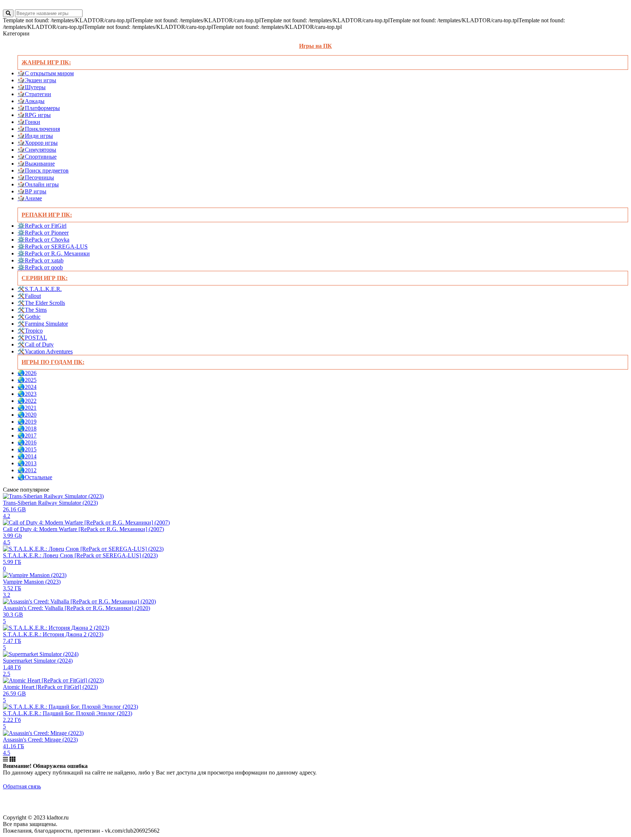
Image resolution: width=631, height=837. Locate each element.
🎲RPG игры (34, 115)
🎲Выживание (36, 163)
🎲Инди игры (35, 136)
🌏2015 (27, 449)
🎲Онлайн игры (38, 184)
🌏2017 (27, 435)
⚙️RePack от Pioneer (43, 233)
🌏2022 (27, 401)
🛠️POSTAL (32, 337)
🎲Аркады (31, 101)
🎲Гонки (29, 122)
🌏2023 (27, 394)
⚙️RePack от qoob (40, 267)
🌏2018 (27, 428)
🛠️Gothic (29, 317)
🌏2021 (27, 408)
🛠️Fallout (29, 296)
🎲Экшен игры (37, 80)
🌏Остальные (35, 477)
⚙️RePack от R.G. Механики (54, 253)
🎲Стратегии (34, 94)
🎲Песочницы (36, 177)
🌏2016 (27, 442)
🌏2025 (27, 380)
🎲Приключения (39, 129)
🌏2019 (27, 421)
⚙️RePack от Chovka (43, 239)
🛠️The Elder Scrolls (41, 303)
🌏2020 (27, 415)
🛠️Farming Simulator (43, 324)
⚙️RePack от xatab (41, 260)
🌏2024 (27, 387)
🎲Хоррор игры (38, 143)
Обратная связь (22, 786)
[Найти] (8, 13)
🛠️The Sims (32, 310)
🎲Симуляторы (37, 150)
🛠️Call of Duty (36, 344)
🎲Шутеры (32, 87)
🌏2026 (27, 373)
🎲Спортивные (37, 157)
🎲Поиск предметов (43, 170)
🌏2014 (27, 456)
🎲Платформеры (39, 108)
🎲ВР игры (32, 191)
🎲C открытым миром (46, 73)
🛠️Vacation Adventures (45, 351)
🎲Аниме (30, 198)
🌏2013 (27, 463)
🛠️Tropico (30, 330)
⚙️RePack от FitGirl (42, 226)
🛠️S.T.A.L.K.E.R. (40, 289)
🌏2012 (27, 470)
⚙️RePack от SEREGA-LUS (53, 246)
